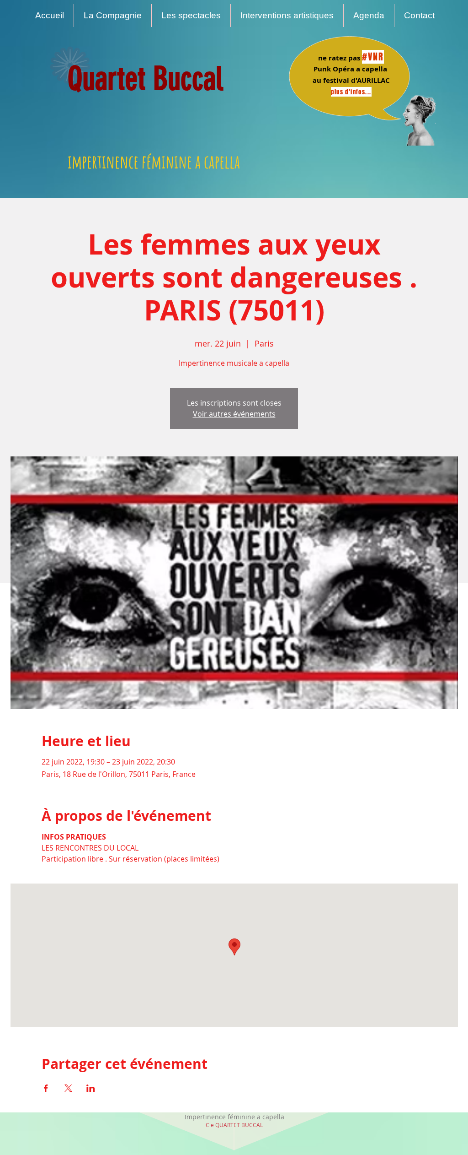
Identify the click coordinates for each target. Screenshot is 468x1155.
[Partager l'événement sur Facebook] (46, 1088)
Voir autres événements (234, 414)
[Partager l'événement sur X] (68, 1088)
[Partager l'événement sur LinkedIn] (90, 1088)
